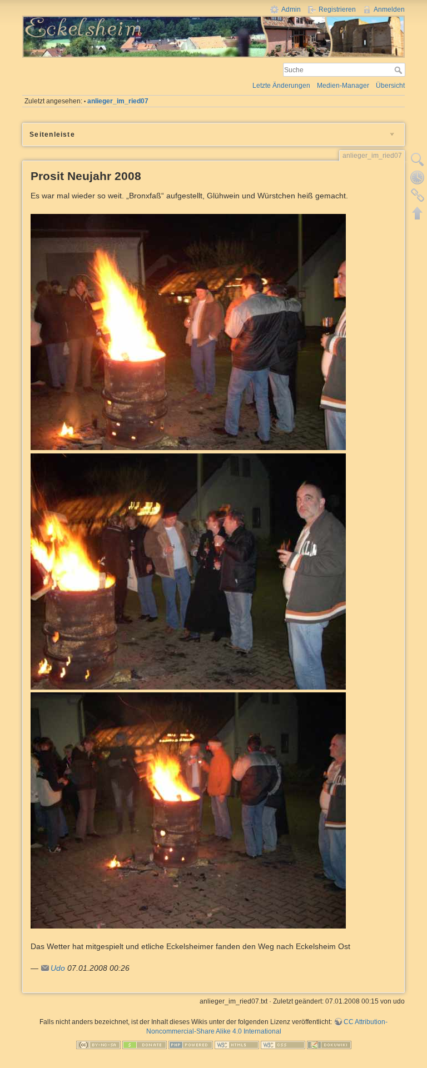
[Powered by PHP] (190, 1044)
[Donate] (144, 1044)
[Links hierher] (417, 195)
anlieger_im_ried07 (117, 101)
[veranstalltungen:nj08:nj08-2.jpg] (188, 570)
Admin (291, 9)
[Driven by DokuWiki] (329, 1044)
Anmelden (389, 9)
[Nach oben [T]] (417, 213)
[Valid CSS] (283, 1044)
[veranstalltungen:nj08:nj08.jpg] (188, 810)
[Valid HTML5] (237, 1044)
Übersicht (390, 85)
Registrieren (337, 9)
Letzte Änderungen (281, 85)
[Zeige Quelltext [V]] (417, 159)
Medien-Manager (343, 85)
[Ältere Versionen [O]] (417, 177)
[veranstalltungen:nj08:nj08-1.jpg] (188, 331)
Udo (58, 968)
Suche (399, 70)
